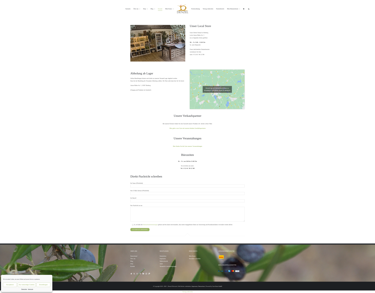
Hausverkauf (133, 256)
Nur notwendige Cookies (26, 284)
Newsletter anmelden (194, 258)
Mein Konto (192, 256)
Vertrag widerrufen (187, 291)
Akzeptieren (10, 284)
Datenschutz (24, 289)
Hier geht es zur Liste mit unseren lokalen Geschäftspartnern (188, 128)
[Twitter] (134, 273)
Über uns (132, 258)
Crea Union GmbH (217, 286)
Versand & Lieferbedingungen (168, 266)
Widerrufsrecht (164, 261)
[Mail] (137, 273)
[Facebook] (140, 273)
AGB (161, 264)
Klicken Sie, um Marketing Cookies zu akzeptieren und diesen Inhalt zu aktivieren (217, 89)
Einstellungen (43, 284)
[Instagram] (146, 273)
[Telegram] (131, 273)
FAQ (131, 264)
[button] (131, 43)
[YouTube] (143, 273)
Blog (131, 261)
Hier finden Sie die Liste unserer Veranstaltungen (187, 146)
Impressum (30, 289)
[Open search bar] (266, 9)
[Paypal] (149, 273)
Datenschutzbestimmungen (150, 224)
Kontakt (132, 266)
